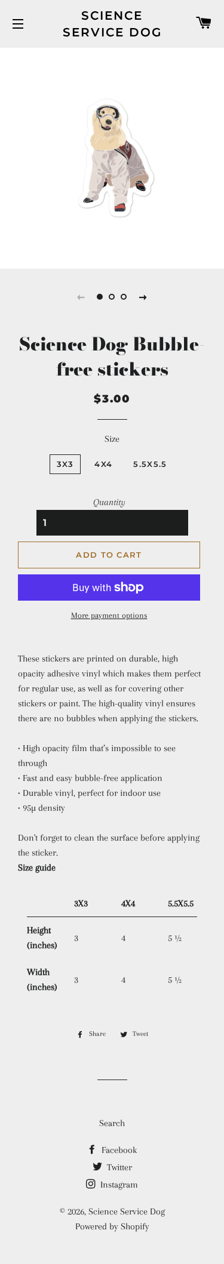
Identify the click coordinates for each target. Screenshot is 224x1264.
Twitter (118, 1167)
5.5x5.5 (150, 464)
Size (112, 438)
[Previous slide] (81, 297)
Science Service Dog (112, 23)
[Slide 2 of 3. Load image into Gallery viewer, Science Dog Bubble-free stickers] (112, 297)
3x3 (65, 464)
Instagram (118, 1184)
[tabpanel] (112, 157)
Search (112, 1123)
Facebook (118, 1150)
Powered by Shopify (112, 1226)
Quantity (109, 502)
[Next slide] (143, 297)
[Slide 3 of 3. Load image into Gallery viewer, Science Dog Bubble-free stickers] (124, 297)
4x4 (103, 464)
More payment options (109, 615)
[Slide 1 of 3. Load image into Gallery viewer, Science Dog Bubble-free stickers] (100, 297)
